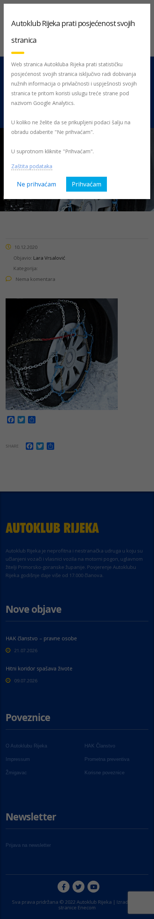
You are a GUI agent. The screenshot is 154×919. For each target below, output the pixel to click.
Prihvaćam (86, 184)
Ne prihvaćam (36, 184)
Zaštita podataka (31, 166)
